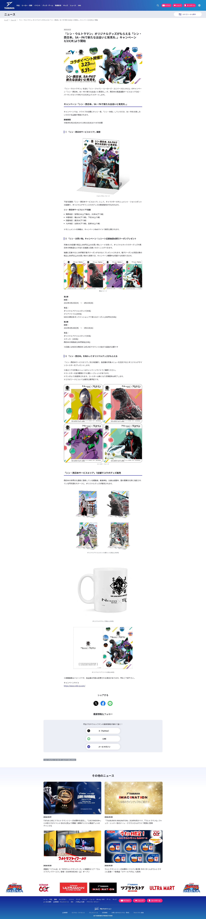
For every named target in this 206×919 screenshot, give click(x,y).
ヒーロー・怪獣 (27, 5)
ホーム (45, 899)
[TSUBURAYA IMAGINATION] (73, 888)
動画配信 (58, 5)
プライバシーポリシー (92, 902)
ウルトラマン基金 (138, 912)
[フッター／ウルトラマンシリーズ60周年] (14, 888)
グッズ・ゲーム (47, 5)
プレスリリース (93, 912)
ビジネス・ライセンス (78, 912)
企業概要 (64, 912)
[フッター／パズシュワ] (162, 888)
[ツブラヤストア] (103, 888)
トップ (6, 20)
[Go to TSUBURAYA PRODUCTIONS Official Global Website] (199, 5)
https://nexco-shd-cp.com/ (74, 685)
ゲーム (109, 899)
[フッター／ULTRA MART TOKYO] (132, 888)
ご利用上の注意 (79, 902)
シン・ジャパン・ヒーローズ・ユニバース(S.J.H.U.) (60, 760)
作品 (18, 5)
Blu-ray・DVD (101, 899)
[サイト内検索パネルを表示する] (157, 5)
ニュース (73, 5)
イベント (37, 5)
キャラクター (63, 899)
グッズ (78, 899)
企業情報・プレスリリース (61, 902)
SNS (79, 5)
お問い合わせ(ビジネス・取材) (120, 912)
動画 (55, 899)
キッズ (65, 5)
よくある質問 (47, 902)
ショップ (84, 899)
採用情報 (104, 912)
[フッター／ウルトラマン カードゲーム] (44, 888)
